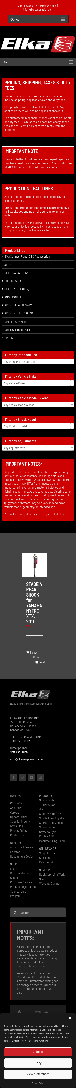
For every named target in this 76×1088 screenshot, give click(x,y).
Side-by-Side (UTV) (50, 813)
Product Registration (23, 887)
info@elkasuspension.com (38, 9)
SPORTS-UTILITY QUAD (18, 313)
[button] (70, 1018)
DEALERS (16, 842)
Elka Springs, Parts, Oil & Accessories (27, 256)
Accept (38, 1051)
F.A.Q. (13, 869)
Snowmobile (47, 827)
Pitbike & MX (47, 836)
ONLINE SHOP (47, 848)
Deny (38, 1063)
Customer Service (21, 882)
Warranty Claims (49, 883)
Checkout (45, 857)
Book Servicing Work (52, 874)
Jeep (42, 809)
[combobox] (38, 361)
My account (46, 862)
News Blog (16, 826)
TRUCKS (9, 338)
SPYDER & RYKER (15, 321)
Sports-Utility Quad (51, 822)
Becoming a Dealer (21, 856)
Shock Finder (47, 800)
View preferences (38, 1074)
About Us (15, 808)
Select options (32, 654)
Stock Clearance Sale (17, 329)
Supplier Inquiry (20, 821)
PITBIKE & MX (12, 281)
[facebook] (13, 777)
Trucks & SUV (47, 804)
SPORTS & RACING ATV (18, 305)
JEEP (7, 264)
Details (40, 662)
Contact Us (17, 835)
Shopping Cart (48, 853)
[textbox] (38, 361)
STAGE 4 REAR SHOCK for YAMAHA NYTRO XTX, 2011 (34, 602)
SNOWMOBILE (13, 297)
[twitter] (40, 777)
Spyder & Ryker (48, 832)
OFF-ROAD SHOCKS (16, 272)
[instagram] (22, 777)
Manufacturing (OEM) (51, 841)
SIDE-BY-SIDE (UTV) (16, 289)
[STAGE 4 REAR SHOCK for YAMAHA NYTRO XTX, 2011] (34, 565)
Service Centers (48, 879)
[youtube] (31, 777)
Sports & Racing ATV (51, 818)
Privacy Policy (38, 1083)
